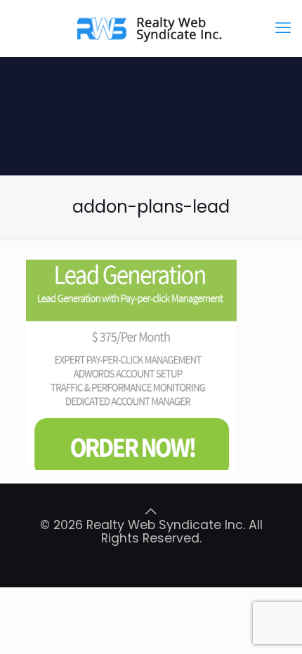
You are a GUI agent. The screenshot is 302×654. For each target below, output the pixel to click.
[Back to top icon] (151, 511)
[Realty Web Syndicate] (151, 28)
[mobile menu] (283, 28)
